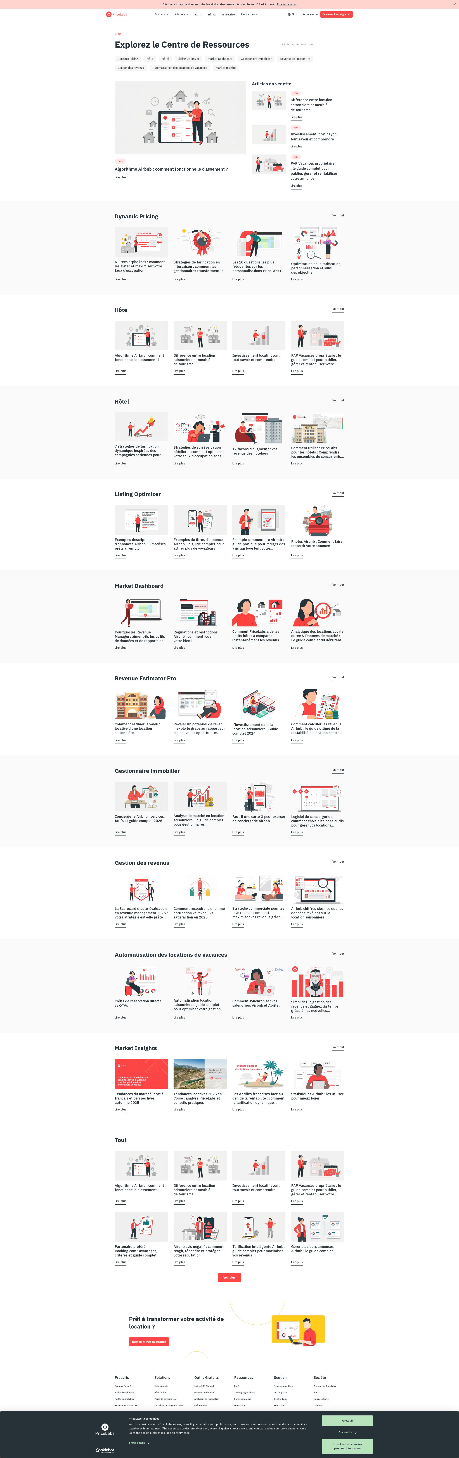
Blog (236, 1386)
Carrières (318, 1405)
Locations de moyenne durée (169, 1405)
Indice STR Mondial (204, 1386)
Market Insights (226, 68)
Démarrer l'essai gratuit (336, 14)
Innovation (239, 1405)
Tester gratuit (281, 1392)
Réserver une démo (283, 1386)
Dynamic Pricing (128, 59)
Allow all (347, 1420)
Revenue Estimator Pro (295, 59)
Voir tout (338, 215)
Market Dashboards (124, 1392)
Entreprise (228, 14)
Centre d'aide (281, 1399)
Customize (345, 1432)
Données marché (242, 1399)
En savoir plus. (287, 4)
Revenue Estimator (204, 1392)
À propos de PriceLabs (325, 1386)
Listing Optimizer (188, 59)
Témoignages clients (244, 1392)
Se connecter (310, 14)
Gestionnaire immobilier (256, 59)
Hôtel (165, 59)
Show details (137, 1442)
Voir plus (229, 1277)
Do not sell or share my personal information (347, 1446)
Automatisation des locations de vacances (180, 68)
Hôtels (212, 14)
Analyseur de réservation (206, 1399)
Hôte (150, 59)
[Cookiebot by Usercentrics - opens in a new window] (105, 1451)
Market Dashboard (220, 59)
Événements (200, 1405)
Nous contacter (321, 1399)
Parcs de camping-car (165, 1399)
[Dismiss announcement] (455, 4)
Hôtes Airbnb (161, 1386)
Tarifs (198, 14)
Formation (279, 1405)
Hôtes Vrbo (160, 1392)
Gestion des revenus (131, 68)
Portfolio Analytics (124, 1399)
